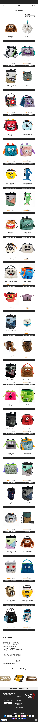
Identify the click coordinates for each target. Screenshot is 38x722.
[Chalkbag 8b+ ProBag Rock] (11, 370)
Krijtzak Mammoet (11, 355)
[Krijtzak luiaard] (11, 27)
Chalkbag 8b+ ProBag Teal (27, 477)
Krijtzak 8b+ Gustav (10, 158)
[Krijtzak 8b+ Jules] (27, 150)
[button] (4, 720)
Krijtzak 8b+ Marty (11, 477)
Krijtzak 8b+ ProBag (27, 502)
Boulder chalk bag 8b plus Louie (27, 379)
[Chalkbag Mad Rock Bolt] (27, 518)
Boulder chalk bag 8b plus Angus (27, 109)
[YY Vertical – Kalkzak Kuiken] (11, 174)
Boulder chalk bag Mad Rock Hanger (27, 306)
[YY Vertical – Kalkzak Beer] (27, 125)
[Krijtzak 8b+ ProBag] (27, 493)
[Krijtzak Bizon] (27, 346)
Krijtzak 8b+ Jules (27, 158)
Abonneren (8, 703)
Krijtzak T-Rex (27, 404)
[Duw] (11, 493)
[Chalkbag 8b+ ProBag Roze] (11, 542)
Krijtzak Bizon (27, 355)
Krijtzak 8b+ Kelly (11, 404)
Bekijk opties (10, 114)
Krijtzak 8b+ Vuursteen (27, 232)
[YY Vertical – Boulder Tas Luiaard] (27, 542)
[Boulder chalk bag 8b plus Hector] (11, 616)
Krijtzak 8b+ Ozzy (11, 134)
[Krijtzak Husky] (27, 321)
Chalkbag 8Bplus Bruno (27, 428)
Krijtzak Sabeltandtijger (11, 600)
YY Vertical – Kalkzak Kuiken (11, 183)
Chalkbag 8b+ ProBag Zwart (11, 428)
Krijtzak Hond (10, 232)
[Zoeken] (33, 5)
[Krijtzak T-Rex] (27, 395)
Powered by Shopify (22, 720)
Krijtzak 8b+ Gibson (27, 60)
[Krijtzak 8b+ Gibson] (27, 51)
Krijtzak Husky (27, 330)
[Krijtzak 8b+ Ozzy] (11, 125)
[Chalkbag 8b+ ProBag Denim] (11, 321)
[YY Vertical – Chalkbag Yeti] (11, 518)
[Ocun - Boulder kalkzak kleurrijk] (11, 101)
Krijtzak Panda (10, 60)
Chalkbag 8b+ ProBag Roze (11, 551)
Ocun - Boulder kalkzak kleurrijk (10, 109)
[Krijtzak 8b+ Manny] (27, 248)
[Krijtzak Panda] (11, 51)
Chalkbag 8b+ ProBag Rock (11, 379)
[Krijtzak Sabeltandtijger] (11, 591)
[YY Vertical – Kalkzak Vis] (27, 199)
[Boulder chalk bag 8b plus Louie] (27, 370)
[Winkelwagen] (35, 5)
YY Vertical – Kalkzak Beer (27, 134)
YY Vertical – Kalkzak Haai (27, 183)
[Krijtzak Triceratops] (27, 272)
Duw (11, 502)
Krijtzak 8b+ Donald (10, 453)
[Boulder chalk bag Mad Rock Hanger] (27, 297)
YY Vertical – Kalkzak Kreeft (11, 306)
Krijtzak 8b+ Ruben (27, 453)
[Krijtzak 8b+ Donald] (11, 444)
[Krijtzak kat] (27, 76)
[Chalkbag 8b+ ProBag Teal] (27, 469)
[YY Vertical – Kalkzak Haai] (27, 174)
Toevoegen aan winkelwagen (10, 65)
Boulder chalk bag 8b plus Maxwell (27, 575)
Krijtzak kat (27, 85)
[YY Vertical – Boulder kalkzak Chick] (27, 591)
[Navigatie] (3, 5)
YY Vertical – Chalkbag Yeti (11, 526)
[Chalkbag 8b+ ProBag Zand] (11, 76)
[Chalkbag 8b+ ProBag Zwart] (11, 419)
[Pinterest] (35, 1)
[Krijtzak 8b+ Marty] (11, 469)
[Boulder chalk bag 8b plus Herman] (11, 272)
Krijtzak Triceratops (27, 281)
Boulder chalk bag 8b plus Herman (11, 281)
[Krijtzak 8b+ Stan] (11, 567)
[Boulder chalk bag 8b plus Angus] (27, 101)
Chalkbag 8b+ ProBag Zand (11, 85)
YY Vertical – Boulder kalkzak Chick (27, 600)
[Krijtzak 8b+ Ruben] (27, 444)
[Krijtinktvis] (27, 27)
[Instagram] (33, 1)
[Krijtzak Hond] (11, 223)
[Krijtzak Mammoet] (11, 346)
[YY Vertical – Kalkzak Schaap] (11, 248)
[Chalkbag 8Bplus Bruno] (27, 419)
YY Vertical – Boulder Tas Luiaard (27, 551)
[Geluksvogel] (27, 616)
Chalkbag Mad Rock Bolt (27, 526)
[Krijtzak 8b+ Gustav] (11, 150)
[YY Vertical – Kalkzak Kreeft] (11, 297)
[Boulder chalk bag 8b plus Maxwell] (27, 567)
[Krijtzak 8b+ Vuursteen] (27, 223)
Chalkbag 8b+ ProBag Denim (11, 330)
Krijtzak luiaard (10, 36)
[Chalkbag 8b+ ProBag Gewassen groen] (11, 199)
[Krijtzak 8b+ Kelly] (11, 395)
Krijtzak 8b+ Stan (11, 575)
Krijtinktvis (27, 36)
